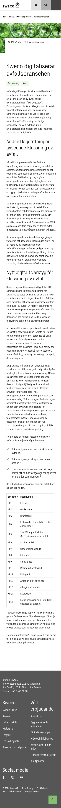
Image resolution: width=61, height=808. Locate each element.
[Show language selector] (36, 5)
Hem (5, 16)
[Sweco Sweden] (11, 4)
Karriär (6, 716)
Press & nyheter (11, 741)
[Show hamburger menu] (56, 5)
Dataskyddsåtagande (12, 791)
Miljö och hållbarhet (41, 738)
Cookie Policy (42, 788)
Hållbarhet (8, 728)
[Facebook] (5, 777)
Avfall (25, 83)
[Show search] (46, 5)
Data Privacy (27, 788)
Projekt (7, 734)
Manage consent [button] (32, 791)
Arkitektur (36, 716)
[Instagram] (13, 777)
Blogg (11, 16)
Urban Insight (10, 722)
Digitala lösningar (40, 732)
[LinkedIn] (22, 777)
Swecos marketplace (14, 747)
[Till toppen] (52, 800)
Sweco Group (10, 710)
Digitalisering (13, 83)
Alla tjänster (37, 761)
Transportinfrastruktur (43, 754)
